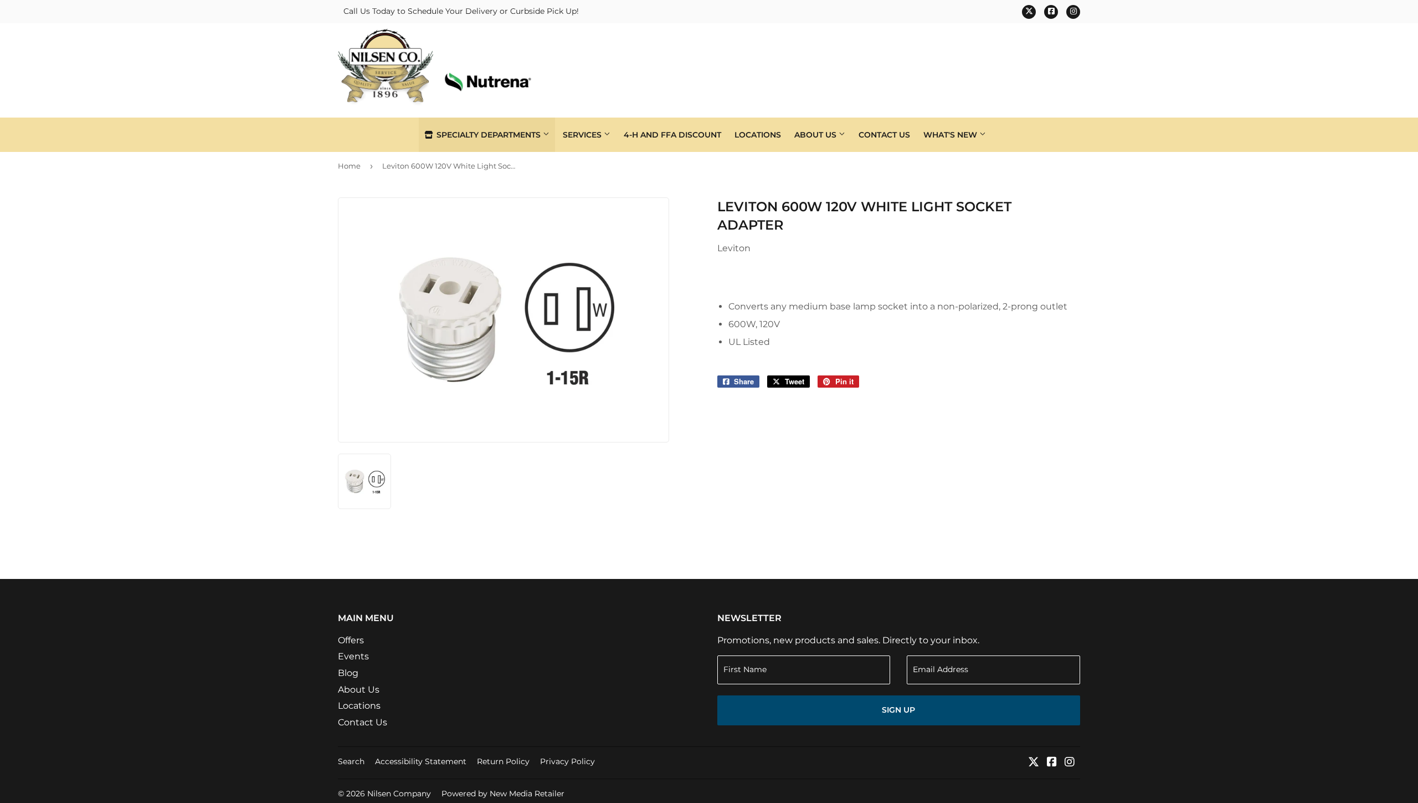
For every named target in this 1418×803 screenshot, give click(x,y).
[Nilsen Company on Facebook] (1052, 763)
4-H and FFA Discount (672, 134)
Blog (348, 673)
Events (353, 656)
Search (351, 761)
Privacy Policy (567, 761)
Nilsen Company (399, 793)
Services (583, 134)
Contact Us (884, 134)
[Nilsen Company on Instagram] (1070, 763)
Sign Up (898, 710)
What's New (951, 134)
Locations (757, 134)
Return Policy (503, 761)
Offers (351, 640)
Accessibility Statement (420, 761)
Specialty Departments (488, 134)
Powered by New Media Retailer (502, 793)
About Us (816, 134)
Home (349, 165)
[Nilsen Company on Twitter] (1033, 763)
